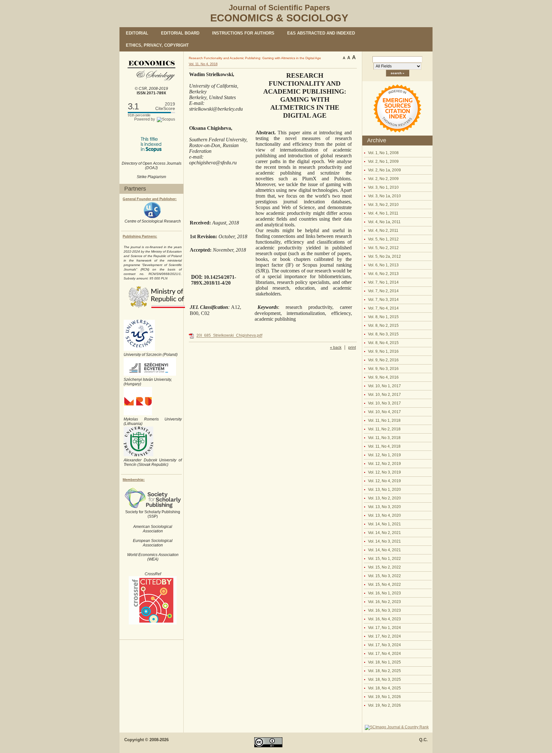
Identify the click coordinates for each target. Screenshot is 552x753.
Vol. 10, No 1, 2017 (384, 386)
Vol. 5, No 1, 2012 (383, 239)
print (352, 347)
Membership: (134, 480)
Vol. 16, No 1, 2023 (384, 593)
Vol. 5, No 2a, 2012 (384, 256)
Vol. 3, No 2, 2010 (383, 204)
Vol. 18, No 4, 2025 (384, 688)
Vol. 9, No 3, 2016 (383, 368)
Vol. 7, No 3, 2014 (383, 299)
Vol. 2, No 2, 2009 (383, 178)
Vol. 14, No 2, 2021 (384, 532)
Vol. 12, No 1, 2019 (384, 455)
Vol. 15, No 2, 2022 (384, 567)
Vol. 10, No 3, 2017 (384, 403)
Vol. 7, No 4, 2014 (383, 308)
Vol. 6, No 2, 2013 (383, 273)
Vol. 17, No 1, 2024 (384, 627)
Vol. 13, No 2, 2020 (384, 498)
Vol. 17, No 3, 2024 (384, 645)
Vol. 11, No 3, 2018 (384, 437)
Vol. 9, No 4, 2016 (383, 377)
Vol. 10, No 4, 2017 (384, 412)
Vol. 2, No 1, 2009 (383, 161)
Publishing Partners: (140, 236)
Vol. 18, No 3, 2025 (384, 679)
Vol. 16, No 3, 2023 (384, 610)
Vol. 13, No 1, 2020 (384, 489)
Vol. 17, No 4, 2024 (384, 653)
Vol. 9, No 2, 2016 (383, 360)
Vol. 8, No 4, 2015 (383, 343)
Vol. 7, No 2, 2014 (383, 291)
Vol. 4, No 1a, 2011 (384, 222)
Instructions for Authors (243, 33)
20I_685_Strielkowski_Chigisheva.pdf (229, 335)
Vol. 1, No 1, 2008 (383, 153)
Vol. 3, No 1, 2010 (383, 187)
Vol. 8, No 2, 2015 (383, 325)
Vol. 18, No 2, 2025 (384, 671)
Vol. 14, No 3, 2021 (384, 541)
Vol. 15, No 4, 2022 (384, 584)
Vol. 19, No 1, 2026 (384, 696)
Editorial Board (180, 33)
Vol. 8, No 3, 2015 (383, 334)
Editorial (137, 33)
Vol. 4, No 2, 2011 (383, 230)
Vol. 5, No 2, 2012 (383, 248)
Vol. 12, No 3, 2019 (384, 472)
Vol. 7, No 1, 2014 (383, 282)
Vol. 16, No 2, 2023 (384, 602)
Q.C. (423, 739)
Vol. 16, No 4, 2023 (384, 619)
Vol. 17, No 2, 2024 (384, 636)
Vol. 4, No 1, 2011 (383, 213)
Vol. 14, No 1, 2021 (384, 524)
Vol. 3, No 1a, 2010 (384, 196)
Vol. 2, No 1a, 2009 (384, 170)
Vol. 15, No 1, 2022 (384, 558)
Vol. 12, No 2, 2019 (384, 463)
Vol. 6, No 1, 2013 (383, 265)
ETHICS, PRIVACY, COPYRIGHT (157, 45)
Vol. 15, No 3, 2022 (384, 576)
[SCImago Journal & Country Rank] (396, 727)
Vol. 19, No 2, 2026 (384, 705)
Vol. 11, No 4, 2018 (384, 446)
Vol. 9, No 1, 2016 (383, 351)
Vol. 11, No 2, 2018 (384, 429)
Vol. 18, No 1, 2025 (384, 662)
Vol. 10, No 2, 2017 (384, 394)
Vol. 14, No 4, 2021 (384, 550)
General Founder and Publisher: (150, 199)
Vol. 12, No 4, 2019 (384, 481)
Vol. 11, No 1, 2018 (384, 420)
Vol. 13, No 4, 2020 (384, 515)
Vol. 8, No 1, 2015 (383, 317)
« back (335, 347)
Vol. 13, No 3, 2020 (384, 507)
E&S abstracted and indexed (321, 33)
